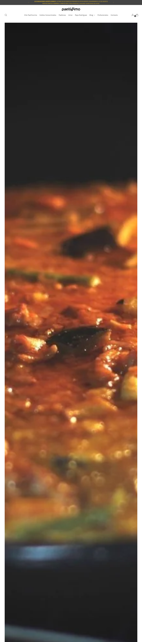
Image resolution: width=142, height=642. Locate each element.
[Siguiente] (113, 2)
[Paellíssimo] (71, 9)
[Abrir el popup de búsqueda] (6, 15)
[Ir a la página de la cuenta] (132, 15)
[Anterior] (28, 2)
